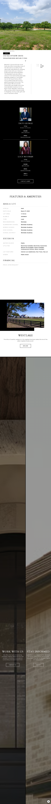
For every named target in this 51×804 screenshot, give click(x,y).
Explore (25, 345)
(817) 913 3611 (25, 165)
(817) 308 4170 (26, 132)
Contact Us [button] (12, 664)
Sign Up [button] (38, 664)
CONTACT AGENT (25, 181)
